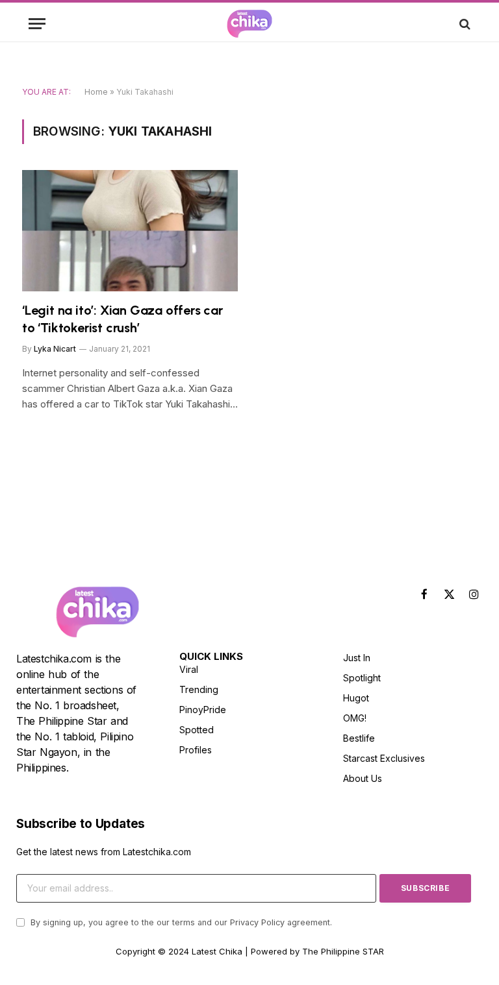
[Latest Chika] (249, 24)
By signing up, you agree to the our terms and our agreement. (180, 922)
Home (96, 92)
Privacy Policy (257, 922)
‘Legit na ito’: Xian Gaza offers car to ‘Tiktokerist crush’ (122, 318)
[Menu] (37, 23)
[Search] (463, 23)
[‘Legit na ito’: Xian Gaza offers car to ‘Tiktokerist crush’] (130, 230)
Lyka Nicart (55, 349)
